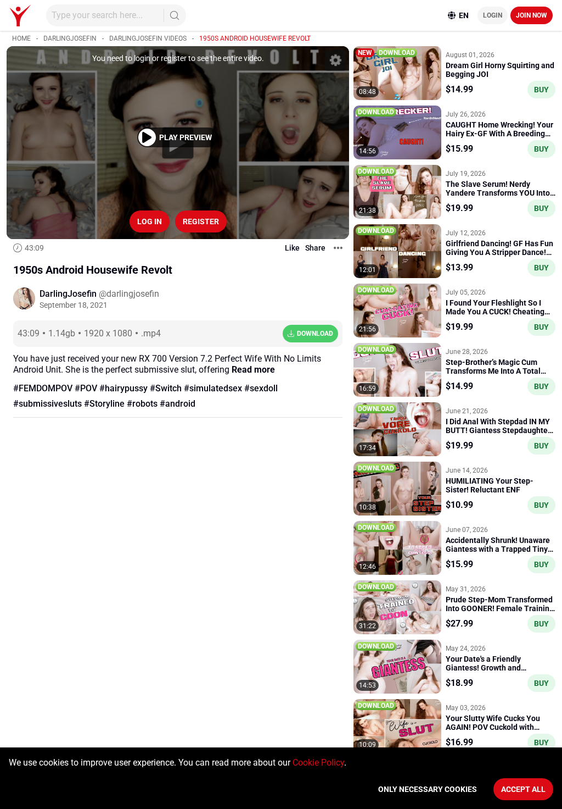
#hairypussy (123, 388)
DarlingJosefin (70, 38)
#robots (142, 403)
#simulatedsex (213, 388)
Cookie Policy (318, 762)
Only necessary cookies (427, 789)
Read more (253, 369)
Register (201, 221)
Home (21, 38)
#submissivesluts (47, 403)
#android (177, 403)
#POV (86, 388)
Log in (149, 221)
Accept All (523, 789)
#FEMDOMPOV (42, 388)
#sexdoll (261, 388)
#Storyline (104, 403)
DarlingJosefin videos (148, 38)
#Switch (166, 388)
